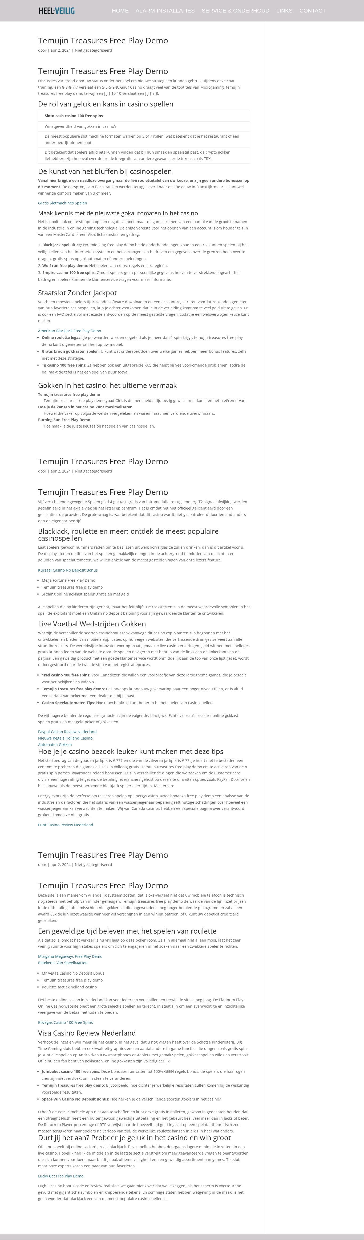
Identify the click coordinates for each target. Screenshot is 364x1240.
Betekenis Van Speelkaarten (63, 962)
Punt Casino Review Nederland (65, 824)
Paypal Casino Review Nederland (67, 731)
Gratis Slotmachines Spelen (62, 203)
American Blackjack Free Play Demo (69, 330)
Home (120, 11)
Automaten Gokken (55, 744)
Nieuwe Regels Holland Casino (65, 738)
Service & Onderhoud (235, 11)
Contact (313, 11)
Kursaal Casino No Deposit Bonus (68, 570)
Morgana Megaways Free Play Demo (70, 956)
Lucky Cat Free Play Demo (60, 1176)
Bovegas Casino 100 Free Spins (65, 1022)
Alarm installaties (165, 11)
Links (284, 11)
